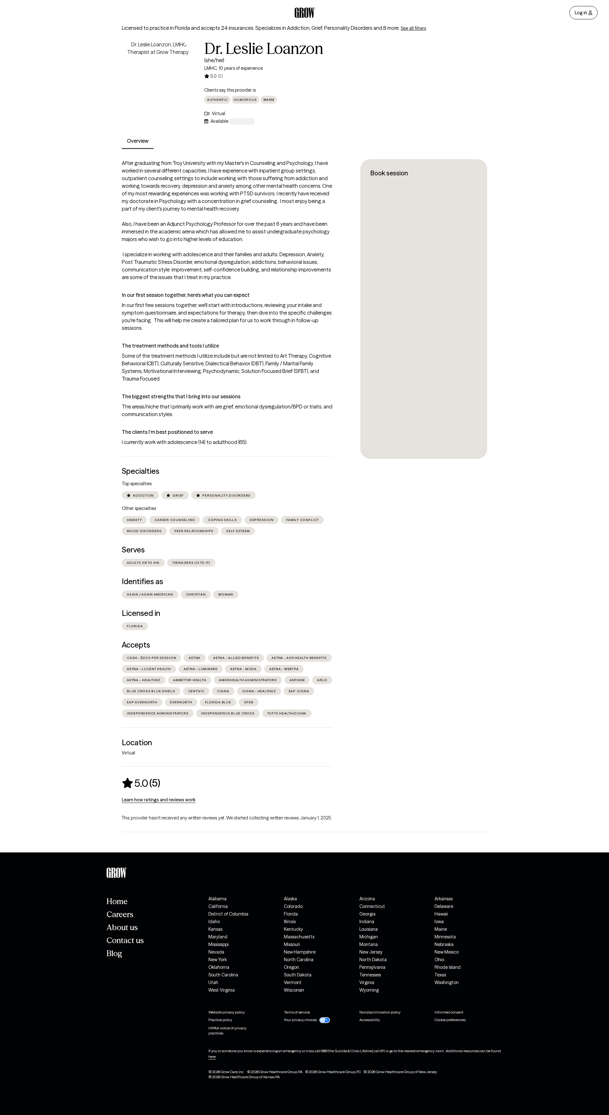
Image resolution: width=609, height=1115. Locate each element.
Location (137, 742)
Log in (581, 13)
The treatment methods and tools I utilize (170, 345)
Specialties (140, 471)
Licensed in (141, 613)
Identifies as (142, 581)
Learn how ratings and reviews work (158, 800)
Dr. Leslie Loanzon (263, 48)
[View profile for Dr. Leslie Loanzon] (158, 77)
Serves (133, 549)
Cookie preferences (450, 1019)
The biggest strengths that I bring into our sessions (181, 396)
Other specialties (139, 508)
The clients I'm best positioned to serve (167, 432)
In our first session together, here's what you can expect (186, 295)
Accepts (136, 644)
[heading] (141, 783)
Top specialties (137, 483)
